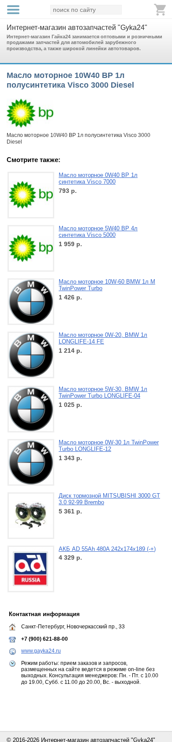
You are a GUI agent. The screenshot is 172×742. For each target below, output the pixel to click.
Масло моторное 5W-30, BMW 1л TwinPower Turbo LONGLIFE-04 (103, 392)
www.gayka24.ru (41, 651)
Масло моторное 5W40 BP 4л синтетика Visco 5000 (98, 232)
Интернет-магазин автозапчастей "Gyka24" (77, 27)
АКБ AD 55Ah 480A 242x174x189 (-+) (107, 549)
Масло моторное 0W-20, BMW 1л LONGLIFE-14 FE (103, 338)
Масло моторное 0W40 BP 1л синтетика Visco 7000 (98, 178)
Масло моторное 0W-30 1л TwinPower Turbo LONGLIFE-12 (109, 446)
